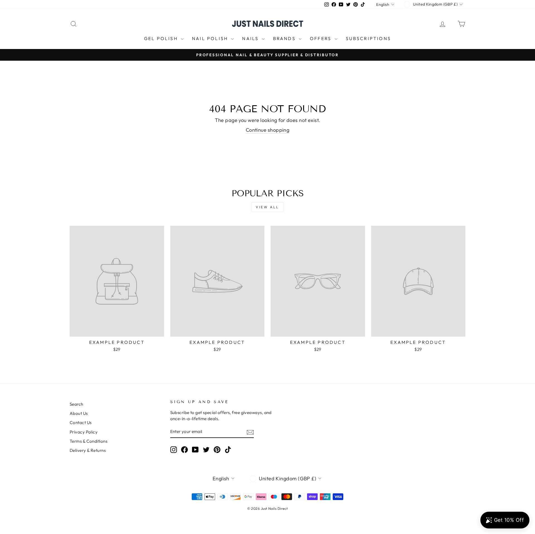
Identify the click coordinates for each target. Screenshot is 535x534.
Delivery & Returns (88, 450)
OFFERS (321, 38)
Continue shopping (268, 130)
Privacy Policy (84, 432)
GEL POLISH (161, 38)
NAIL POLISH (211, 38)
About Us (79, 413)
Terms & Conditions (88, 441)
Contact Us (81, 422)
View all (267, 207)
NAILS (251, 38)
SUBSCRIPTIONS (368, 38)
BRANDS (285, 38)
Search (76, 404)
